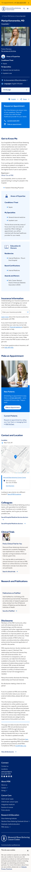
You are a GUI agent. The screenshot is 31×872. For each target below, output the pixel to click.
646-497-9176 (9, 347)
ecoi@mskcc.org (20, 746)
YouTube (9, 776)
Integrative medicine (8, 804)
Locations (4, 769)
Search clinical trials (9, 571)
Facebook (4, 776)
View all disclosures (7, 752)
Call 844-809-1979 (13, 121)
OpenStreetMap (20, 472)
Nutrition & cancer (7, 807)
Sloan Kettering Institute (9, 818)
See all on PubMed (8, 611)
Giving (3, 790)
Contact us (4, 766)
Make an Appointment (12, 407)
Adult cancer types (7, 799)
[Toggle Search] (24, 9)
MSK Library (5, 827)
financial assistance (16, 327)
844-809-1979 (21, 3)
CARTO (28, 472)
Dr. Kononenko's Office (15, 80)
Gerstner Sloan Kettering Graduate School (15, 821)
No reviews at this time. (8, 51)
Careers (4, 788)
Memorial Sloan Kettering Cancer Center (14, 477)
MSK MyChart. (9, 424)
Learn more (5, 317)
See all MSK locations (14, 494)
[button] (15, 457)
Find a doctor (5, 810)
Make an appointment (14, 124)
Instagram (2, 776)
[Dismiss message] (28, 3)
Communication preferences (10, 845)
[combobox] (15, 312)
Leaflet (16, 472)
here (26, 739)
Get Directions (10, 485)
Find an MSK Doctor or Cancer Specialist (14, 16)
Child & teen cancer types (9, 802)
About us (4, 785)
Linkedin (11, 776)
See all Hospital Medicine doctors (12, 523)
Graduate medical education (10, 824)
